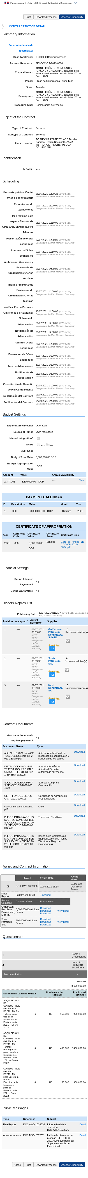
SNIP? (29, 444)
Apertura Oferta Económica (24, 345)
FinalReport (9, 1124)
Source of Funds (23, 432)
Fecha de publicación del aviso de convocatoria (18, 195)
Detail (82, 1124)
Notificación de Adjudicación (24, 333)
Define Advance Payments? (23, 582)
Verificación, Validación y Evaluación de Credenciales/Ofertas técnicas (18, 270)
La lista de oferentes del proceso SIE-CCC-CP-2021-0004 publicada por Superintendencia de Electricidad (60, 1140)
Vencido (50, 541)
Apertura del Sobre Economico (22, 253)
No (51, 445)
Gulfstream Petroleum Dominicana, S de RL (55, 633)
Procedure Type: (23, 105)
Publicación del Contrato (18, 402)
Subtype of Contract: (20, 134)
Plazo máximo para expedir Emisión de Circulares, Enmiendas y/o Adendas (17, 224)
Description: (26, 96)
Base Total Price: (23, 57)
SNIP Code (27, 450)
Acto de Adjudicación (20, 366)
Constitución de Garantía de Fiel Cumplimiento (18, 387)
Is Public (28, 169)
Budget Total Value (22, 457)
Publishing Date (26, 614)
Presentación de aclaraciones (23, 207)
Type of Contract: (22, 128)
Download (79, 751)
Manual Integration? (21, 438)
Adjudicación (25, 324)
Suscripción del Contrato (18, 396)
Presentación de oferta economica (19, 241)
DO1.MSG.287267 (33, 1135)
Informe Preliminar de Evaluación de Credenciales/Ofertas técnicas (20, 292)
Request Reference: (21, 63)
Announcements (12, 1135)
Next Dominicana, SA (55, 688)
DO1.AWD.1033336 (34, 1124)
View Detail (63, 910)
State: (29, 87)
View (81, 480)
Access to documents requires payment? (20, 738)
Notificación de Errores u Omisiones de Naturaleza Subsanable (18, 312)
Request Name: (24, 72)
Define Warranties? (22, 590)
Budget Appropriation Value (20, 466)
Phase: (29, 81)
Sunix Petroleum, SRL (54, 661)
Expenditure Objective (20, 425)
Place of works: (24, 143)
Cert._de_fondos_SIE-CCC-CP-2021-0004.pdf (73, 544)
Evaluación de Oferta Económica (20, 357)
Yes (43, 445)
